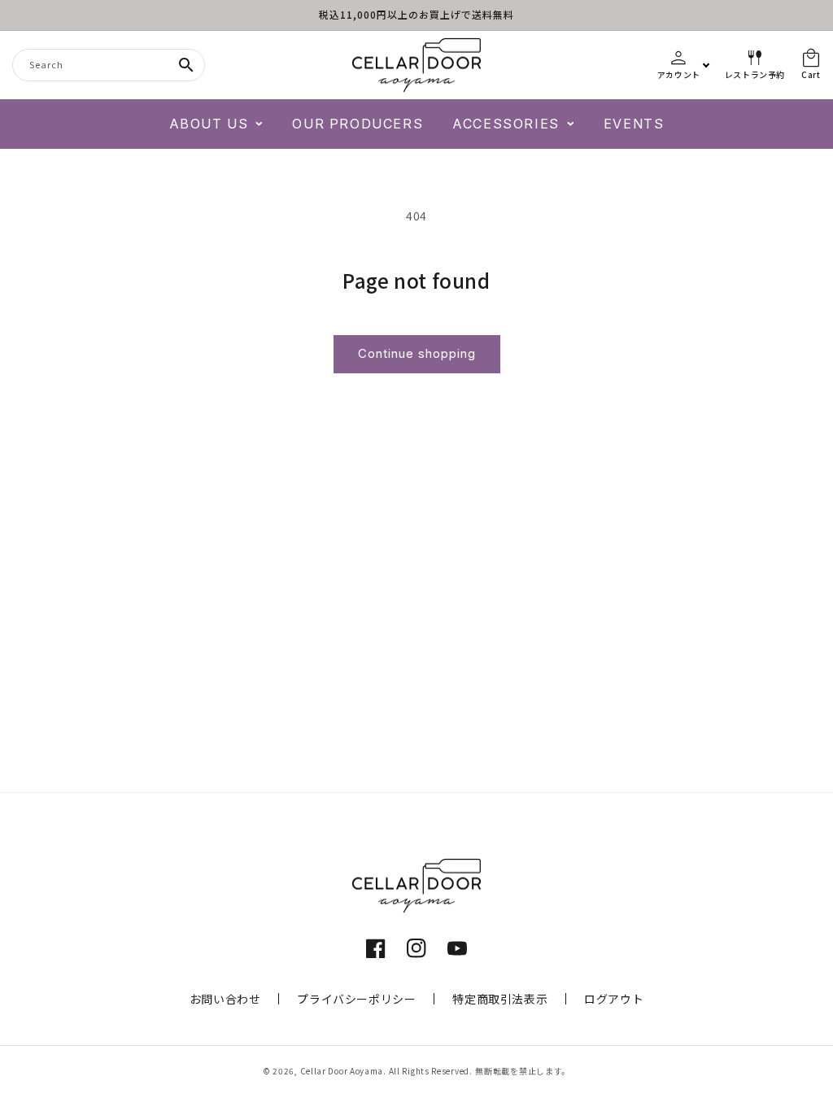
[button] (216, 124)
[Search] (186, 65)
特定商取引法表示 (499, 998)
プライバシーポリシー (356, 998)
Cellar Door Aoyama (342, 1071)
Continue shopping (417, 353)
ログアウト (613, 998)
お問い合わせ (225, 998)
